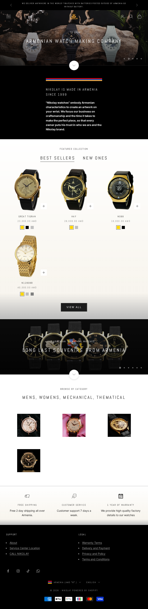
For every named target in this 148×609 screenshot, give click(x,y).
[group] (74, 346)
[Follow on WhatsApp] (38, 571)
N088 (121, 216)
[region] (74, 37)
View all (74, 307)
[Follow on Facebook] (8, 571)
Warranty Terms (92, 542)
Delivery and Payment (96, 548)
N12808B (27, 282)
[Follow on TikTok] (28, 571)
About (13, 542)
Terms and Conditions (95, 559)
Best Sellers (57, 158)
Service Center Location (25, 548)
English (91, 582)
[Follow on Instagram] (18, 571)
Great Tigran (27, 216)
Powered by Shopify (85, 590)
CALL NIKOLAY (19, 553)
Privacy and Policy (93, 553)
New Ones (95, 158)
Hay (73, 216)
